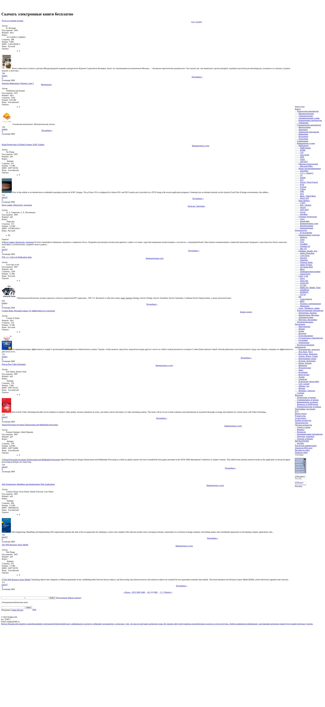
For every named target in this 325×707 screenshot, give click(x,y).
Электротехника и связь (309, 118)
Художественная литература (310, 310)
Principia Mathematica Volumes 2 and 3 (18, 83)
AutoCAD (304, 281)
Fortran (303, 187)
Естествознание (305, 336)
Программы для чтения (305, 409)
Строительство (305, 116)
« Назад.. (127, 592)
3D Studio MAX (306, 267)
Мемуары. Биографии (307, 320)
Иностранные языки (307, 359)
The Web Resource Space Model (15, 545)
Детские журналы (305, 439)
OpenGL (303, 258)
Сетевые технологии (307, 217)
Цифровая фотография (310, 271)
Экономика (303, 129)
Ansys (302, 278)
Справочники (302, 141)
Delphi (302, 178)
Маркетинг (303, 134)
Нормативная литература (310, 120)
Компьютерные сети (155, 258)
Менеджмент (304, 127)
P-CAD (303, 285)
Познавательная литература (310, 434)
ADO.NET (304, 210)
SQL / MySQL (305, 205)
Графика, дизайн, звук (307, 251)
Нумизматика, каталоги (309, 349)
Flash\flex (304, 260)
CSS (301, 152)
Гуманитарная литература (309, 125)
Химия (301, 331)
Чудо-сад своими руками (12, 21)
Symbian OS (305, 246)
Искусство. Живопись (308, 354)
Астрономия (303, 342)
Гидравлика (303, 123)
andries (4, 129)
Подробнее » (197, 77)
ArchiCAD (304, 283)
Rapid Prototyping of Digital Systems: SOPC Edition (23, 145)
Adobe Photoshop (307, 253)
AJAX (302, 159)
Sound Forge (305, 274)
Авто (300, 370)
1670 (134, 592)
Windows (303, 237)
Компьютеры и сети (200, 146)
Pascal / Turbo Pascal (309, 182)
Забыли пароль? (74, 598)
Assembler (304, 171)
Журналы (299, 395)
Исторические (304, 368)
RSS (34, 610)
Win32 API (304, 198)
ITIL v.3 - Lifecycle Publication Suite (17, 257)
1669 (138, 592)
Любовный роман (305, 317)
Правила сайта (301, 452)
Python (303, 189)
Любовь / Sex (303, 386)
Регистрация (61, 598)
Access (302, 212)
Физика (301, 329)
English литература (303, 420)
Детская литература (303, 425)
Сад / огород (196, 22)
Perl (301, 180)
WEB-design (303, 146)
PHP (302, 157)
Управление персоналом (308, 132)
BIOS (302, 301)
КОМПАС (304, 292)
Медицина (302, 365)
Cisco (302, 219)
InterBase (304, 214)
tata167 (5, 197)
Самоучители (306, 299)
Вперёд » (168, 592)
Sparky (4, 76)
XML (302, 191)
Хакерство (304, 221)
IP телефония (306, 233)
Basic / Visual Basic (308, 196)
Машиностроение (306, 113)
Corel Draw (305, 255)
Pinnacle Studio (306, 262)
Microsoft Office (306, 166)
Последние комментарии (305, 446)
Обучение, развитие (305, 436)
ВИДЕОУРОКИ (302, 441)
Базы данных (304, 200)
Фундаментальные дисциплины (304, 323)
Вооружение (303, 375)
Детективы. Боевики (307, 313)
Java (302, 194)
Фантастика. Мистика (308, 315)
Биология (302, 333)
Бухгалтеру (303, 136)
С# (301, 175)
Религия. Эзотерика (196, 206)
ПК (299, 297)
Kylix (302, 184)
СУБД (302, 203)
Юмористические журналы (309, 407)
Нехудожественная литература (304, 346)
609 (155, 592)
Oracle (303, 207)
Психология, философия (308, 381)
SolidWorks (304, 290)
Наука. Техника (305, 363)
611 (148, 592)
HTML (302, 150)
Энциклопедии (301, 423)
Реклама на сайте (302, 450)
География (303, 340)
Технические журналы (306, 397)
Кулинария (302, 372)
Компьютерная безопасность (304, 229)
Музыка (301, 388)
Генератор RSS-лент (303, 448)
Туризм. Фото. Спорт (308, 356)
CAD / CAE (303, 276)
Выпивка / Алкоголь (306, 391)
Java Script (304, 155)
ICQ (296, 411)
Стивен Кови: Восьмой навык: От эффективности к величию (28, 311)
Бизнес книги (246, 312)
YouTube (300, 443)
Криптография (306, 226)
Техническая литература (308, 111)
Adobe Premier (306, 265)
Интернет (304, 306)
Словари (300, 393)
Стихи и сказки (303, 427)
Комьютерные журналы (307, 402)
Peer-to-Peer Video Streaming (14, 364)
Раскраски (301, 432)
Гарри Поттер (17, 610)
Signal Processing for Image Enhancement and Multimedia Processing (30, 425)
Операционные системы (309, 235)
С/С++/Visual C (306, 173)
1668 (143, 592)
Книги (298, 109)
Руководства (300, 416)
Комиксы (300, 430)
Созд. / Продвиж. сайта (309, 308)
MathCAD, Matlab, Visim (310, 288)
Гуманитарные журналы (308, 400)
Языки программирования (309, 168)
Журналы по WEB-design (307, 404)
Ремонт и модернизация (310, 304)
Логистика (303, 139)
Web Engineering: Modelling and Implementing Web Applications (28, 484)
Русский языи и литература (310, 338)
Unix (302, 242)
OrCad (303, 294)
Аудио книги (300, 418)
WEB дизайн (305, 148)
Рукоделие (302, 379)
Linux (302, 239)
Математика (46, 84)
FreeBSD (303, 244)
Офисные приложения (308, 164)
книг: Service (126, 298)
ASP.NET (304, 162)
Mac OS (303, 249)
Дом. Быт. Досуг (305, 352)
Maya (302, 269)
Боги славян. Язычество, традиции (17, 205)
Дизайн (301, 377)
